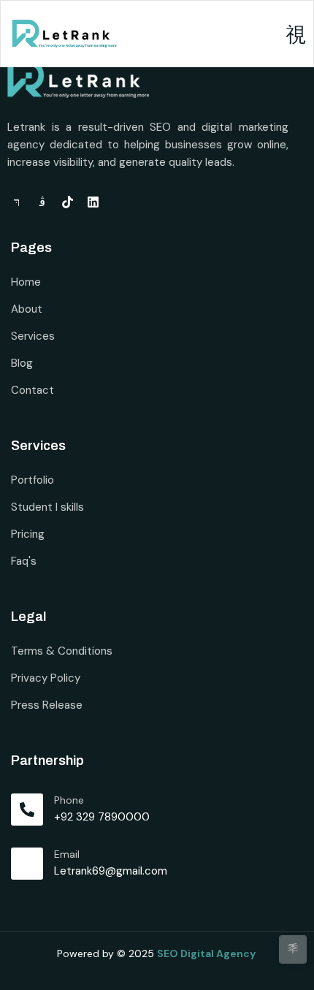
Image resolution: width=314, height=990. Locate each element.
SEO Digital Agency (207, 953)
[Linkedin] (93, 202)
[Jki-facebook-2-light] (16, 202)
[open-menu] (296, 35)
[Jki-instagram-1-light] (42, 202)
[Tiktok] (67, 202)
